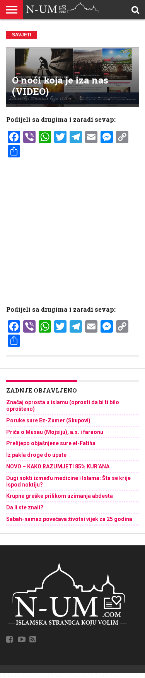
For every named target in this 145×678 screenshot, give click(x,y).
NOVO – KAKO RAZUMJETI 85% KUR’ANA (57, 466)
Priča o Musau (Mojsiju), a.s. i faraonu (54, 432)
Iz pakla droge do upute (36, 455)
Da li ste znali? (24, 507)
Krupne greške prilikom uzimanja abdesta (59, 496)
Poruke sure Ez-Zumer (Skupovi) (48, 420)
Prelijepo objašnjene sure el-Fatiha (51, 443)
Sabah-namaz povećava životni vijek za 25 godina (69, 519)
